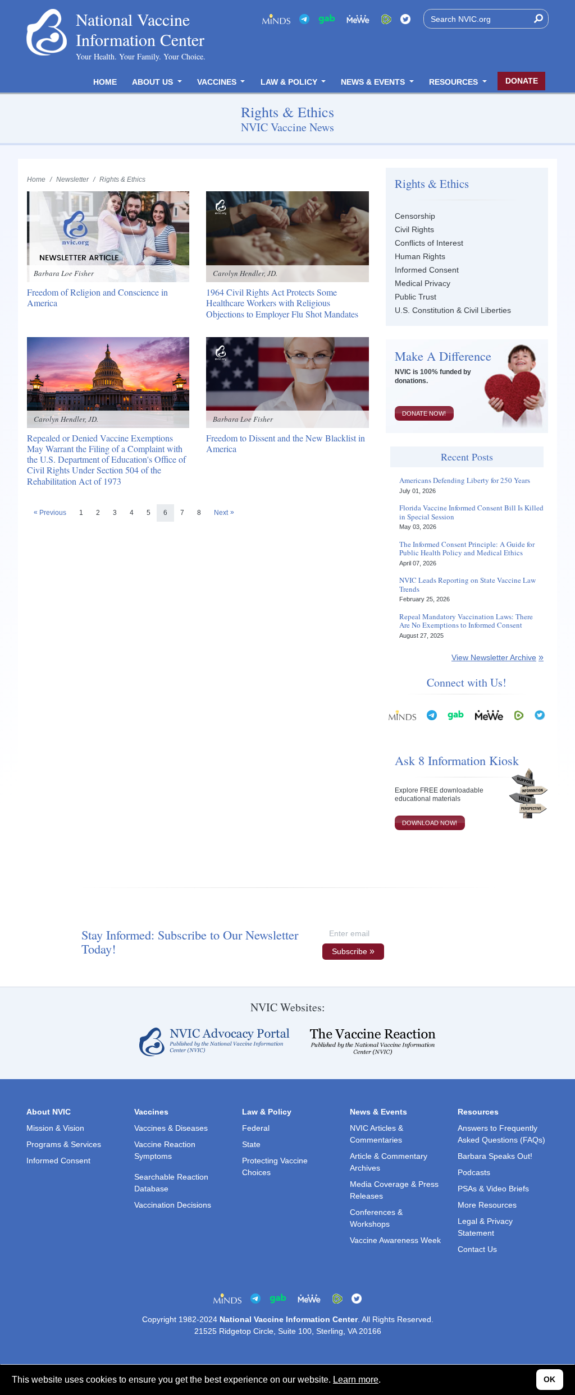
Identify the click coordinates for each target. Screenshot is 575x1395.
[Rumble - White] (519, 714)
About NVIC (48, 1111)
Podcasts (474, 1172)
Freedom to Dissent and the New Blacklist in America (285, 443)
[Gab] (327, 19)
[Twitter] (405, 19)
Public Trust (415, 296)
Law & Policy (290, 81)
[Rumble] (386, 19)
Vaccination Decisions (172, 1204)
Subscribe (349, 951)
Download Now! (429, 822)
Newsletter (72, 179)
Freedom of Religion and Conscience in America (97, 297)
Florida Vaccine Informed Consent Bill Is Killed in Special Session (471, 512)
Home (105, 81)
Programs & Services (63, 1144)
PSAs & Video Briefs (493, 1188)
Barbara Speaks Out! (495, 1156)
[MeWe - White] (358, 19)
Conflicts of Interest (429, 242)
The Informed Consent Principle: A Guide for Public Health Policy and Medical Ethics (467, 549)
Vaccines (218, 81)
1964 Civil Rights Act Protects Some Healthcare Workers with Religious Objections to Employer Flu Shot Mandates (282, 302)
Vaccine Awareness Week (395, 1240)
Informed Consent (427, 269)
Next (221, 513)
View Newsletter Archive (493, 657)
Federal (256, 1128)
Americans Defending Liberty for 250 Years (464, 480)
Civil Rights (414, 229)
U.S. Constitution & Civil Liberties (453, 310)
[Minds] (276, 19)
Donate (521, 80)
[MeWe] (489, 714)
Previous (52, 513)
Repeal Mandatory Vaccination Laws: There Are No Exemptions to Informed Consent (466, 621)
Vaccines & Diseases (171, 1128)
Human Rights (420, 256)
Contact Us (477, 1249)
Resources (454, 81)
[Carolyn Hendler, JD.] (287, 236)
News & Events (374, 81)
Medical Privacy (422, 283)
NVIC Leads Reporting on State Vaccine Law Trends (467, 584)
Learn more (355, 1379)
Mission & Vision (55, 1128)
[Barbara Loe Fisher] (108, 236)
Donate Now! (424, 413)
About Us (153, 81)
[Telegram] (304, 19)
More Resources (487, 1204)
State (251, 1144)
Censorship (415, 215)
